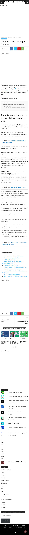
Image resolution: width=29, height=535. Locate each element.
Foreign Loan (6, 37)
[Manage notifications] (25, 531)
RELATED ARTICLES (8, 328)
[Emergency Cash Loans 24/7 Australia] (24, 334)
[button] (26, 2)
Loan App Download (5, 494)
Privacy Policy (11, 525)
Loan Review (3, 496)
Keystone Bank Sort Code (14, 423)
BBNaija (2, 475)
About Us (17, 525)
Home (2, 37)
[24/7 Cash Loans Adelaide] (14, 334)
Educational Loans (5, 480)
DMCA (10, 527)
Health (2, 486)
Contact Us (23, 525)
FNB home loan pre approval (24, 342)
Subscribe (5, 520)
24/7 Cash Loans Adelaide (13, 338)
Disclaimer (5, 527)
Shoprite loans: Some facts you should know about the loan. (14, 105)
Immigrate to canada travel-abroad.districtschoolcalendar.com (14, 343)
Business (3, 477)
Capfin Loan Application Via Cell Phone (22, 321)
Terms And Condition (17, 527)
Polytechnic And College (6, 499)
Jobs (2, 488)
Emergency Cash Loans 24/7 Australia (24, 338)
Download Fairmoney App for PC (15, 392)
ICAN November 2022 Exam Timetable (16, 461)
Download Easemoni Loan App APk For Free (18, 396)
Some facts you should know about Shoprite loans (16, 107)
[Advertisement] (14, 20)
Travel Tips (3, 505)
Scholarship (3, 502)
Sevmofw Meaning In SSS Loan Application (5, 342)
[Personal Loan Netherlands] (5, 334)
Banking (2, 472)
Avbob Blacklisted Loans (6, 320)
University (3, 507)
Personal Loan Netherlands (4, 338)
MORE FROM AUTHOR (20, 328)
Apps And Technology (6, 469)
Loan (2, 491)
